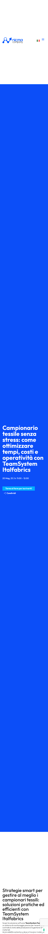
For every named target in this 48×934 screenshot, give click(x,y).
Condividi (11, 493)
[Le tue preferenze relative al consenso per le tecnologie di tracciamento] (44, 930)
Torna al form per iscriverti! (18, 488)
